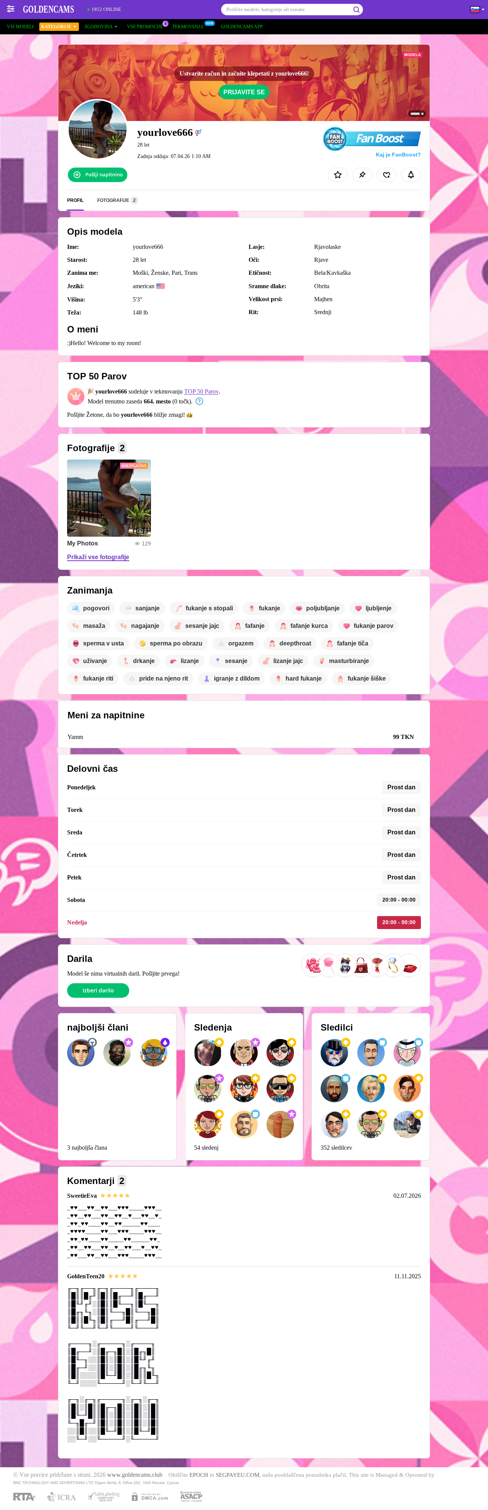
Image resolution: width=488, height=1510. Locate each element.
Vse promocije (145, 26)
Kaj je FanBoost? (398, 155)
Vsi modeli (20, 26)
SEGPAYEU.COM (237, 1475)
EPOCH (198, 1475)
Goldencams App (242, 26)
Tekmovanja (188, 26)
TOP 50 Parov (201, 391)
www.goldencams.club (134, 1474)
